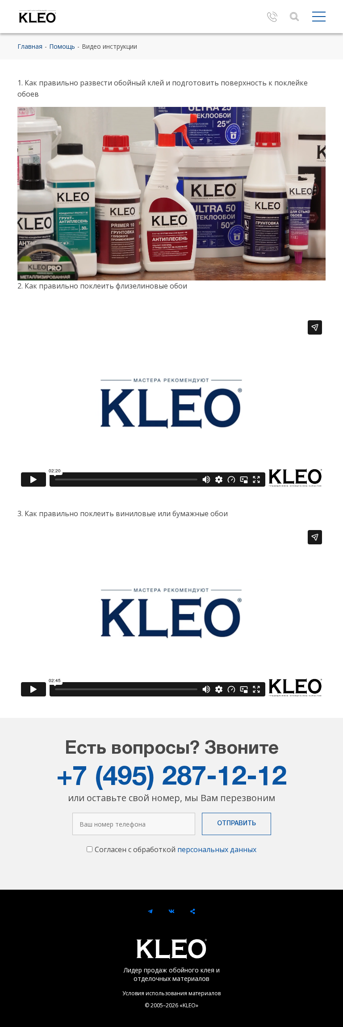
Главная (29, 46)
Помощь (62, 46)
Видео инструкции (109, 46)
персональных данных (216, 849)
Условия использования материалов (171, 993)
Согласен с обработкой (175, 849)
